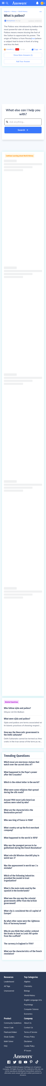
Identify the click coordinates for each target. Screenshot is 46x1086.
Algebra (27, 982)
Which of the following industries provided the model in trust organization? (19, 878)
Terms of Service (30, 1032)
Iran (33, 38)
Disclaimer (28, 1041)
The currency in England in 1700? (19, 943)
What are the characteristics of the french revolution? (23, 952)
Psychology (28, 1005)
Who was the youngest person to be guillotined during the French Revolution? (23, 846)
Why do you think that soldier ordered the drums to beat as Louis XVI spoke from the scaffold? (21, 933)
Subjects (7, 11)
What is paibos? (14, 16)
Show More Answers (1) (23, 55)
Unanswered (9, 991)
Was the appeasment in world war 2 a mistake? (21, 866)
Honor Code (8, 1027)
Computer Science (31, 1009)
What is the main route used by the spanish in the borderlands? (20, 889)
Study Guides (9, 1037)
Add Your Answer (23, 61)
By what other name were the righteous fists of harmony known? (22, 922)
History (14, 11)
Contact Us (28, 1027)
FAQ (5, 1046)
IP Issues (27, 1051)
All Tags (7, 986)
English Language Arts (33, 1000)
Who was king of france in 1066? (18, 820)
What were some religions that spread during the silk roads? (21, 791)
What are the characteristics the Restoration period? (18, 811)
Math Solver (8, 1041)
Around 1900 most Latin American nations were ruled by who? (19, 801)
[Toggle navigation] (3, 3)
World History (22, 11)
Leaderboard (9, 982)
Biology (27, 991)
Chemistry (28, 986)
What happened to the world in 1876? (21, 837)
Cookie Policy (29, 1046)
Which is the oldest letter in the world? (21, 782)
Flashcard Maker (10, 1032)
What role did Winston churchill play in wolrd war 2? (21, 856)
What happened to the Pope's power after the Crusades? (20, 773)
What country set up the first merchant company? (21, 829)
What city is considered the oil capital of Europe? (22, 912)
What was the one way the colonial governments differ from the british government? (20, 901)
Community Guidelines (12, 1023)
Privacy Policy (29, 1037)
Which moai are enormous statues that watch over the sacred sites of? (21, 763)
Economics (28, 1014)
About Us (27, 1023)
